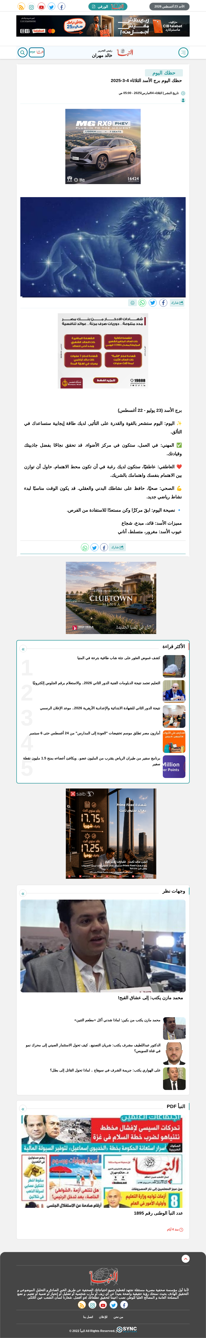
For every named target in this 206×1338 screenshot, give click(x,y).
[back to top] (186, 1259)
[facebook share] (163, 303)
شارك (175, 302)
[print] (132, 302)
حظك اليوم (163, 72)
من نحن (118, 1317)
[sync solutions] (127, 1330)
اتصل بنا (88, 1317)
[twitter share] (153, 303)
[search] (23, 52)
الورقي (103, 7)
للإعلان (103, 1317)
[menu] (183, 52)
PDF (33, 52)
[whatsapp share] (142, 303)
